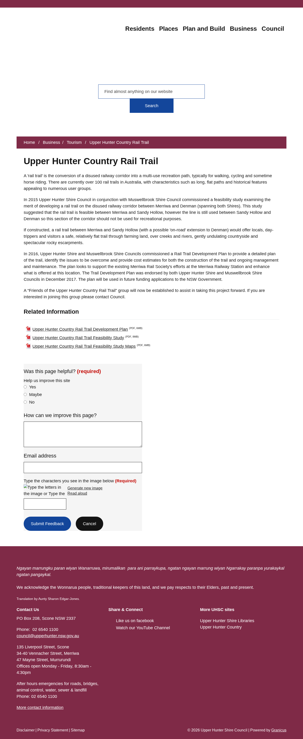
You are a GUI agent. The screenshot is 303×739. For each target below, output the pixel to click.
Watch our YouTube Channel (143, 627)
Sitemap (78, 730)
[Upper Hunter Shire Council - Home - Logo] (37, 42)
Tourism (75, 142)
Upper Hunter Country (221, 627)
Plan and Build (204, 28)
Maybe (35, 394)
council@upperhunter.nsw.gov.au (48, 635)
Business (243, 28)
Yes (32, 387)
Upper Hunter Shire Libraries (227, 620)
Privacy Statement (52, 730)
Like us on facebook (135, 620)
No (32, 402)
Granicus (278, 730)
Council (273, 28)
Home (29, 142)
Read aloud (77, 493)
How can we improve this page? (60, 415)
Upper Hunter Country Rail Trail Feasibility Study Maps (91, 346)
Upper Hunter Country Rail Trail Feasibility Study (85, 337)
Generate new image (84, 488)
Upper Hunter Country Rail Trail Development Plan (87, 329)
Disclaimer (26, 730)
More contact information (40, 707)
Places (168, 28)
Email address (40, 456)
